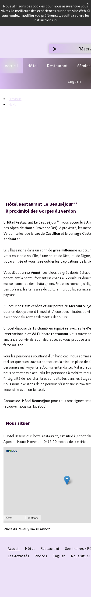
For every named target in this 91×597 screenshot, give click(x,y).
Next (12, 104)
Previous (15, 99)
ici (55, 20)
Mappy (34, 518)
